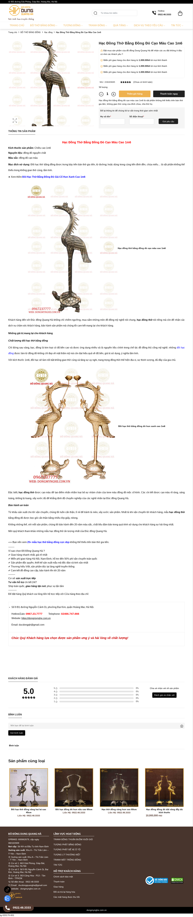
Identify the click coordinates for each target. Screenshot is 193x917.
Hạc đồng (48, 32)
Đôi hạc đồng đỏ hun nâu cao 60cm (35, 809)
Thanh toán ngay (169, 94)
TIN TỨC (58, 865)
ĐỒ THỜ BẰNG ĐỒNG (31, 32)
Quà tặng (119, 25)
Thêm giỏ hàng (134, 94)
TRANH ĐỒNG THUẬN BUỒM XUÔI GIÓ (73, 839)
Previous (11, 796)
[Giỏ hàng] (180, 12)
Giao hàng (58, 887)
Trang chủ (17, 25)
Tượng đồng (72, 25)
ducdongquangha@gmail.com (32, 885)
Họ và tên (105, 116)
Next (182, 796)
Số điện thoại (136, 116)
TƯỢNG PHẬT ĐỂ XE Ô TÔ (67, 849)
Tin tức (176, 25)
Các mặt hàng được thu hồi (67, 897)
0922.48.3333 (32, 882)
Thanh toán (59, 881)
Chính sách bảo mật (63, 876)
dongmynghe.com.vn (30, 888)
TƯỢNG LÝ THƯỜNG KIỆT (67, 854)
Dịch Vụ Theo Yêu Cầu (148, 25)
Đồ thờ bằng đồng (42, 25)
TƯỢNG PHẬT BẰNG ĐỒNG (67, 844)
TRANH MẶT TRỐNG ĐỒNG (67, 860)
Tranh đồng (97, 25)
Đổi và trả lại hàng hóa (64, 892)
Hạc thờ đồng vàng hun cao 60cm (80, 809)
